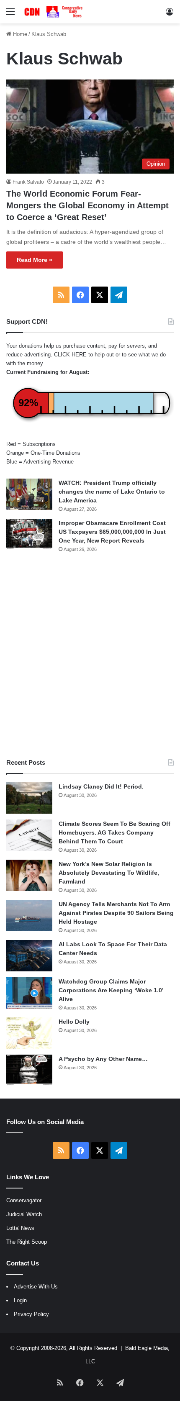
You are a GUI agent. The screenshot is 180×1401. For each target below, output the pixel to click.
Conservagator (23, 1200)
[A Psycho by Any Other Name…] (29, 1070)
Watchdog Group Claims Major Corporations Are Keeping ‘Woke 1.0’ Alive (111, 990)
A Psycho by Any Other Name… (103, 1058)
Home (19, 34)
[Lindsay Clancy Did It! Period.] (29, 798)
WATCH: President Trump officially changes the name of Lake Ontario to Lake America (112, 491)
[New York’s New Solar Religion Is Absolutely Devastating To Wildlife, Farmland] (29, 875)
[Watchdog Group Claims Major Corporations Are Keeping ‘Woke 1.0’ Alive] (29, 993)
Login (20, 1300)
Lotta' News (20, 1228)
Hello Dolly (74, 1021)
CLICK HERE (70, 354)
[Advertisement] (90, 655)
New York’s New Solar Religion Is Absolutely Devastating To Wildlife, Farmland (109, 873)
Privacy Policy (31, 1314)
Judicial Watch (24, 1214)
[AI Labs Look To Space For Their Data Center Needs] (29, 955)
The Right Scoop (26, 1242)
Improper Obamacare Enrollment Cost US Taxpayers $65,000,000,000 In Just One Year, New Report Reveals (112, 532)
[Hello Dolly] (29, 1033)
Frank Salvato (28, 182)
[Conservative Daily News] (54, 12)
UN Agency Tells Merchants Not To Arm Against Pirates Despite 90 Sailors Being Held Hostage (116, 913)
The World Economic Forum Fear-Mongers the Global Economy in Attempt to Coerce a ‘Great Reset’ (87, 205)
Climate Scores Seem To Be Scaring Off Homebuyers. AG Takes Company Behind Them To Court (114, 832)
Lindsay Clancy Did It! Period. (101, 786)
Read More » (34, 259)
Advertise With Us (36, 1286)
